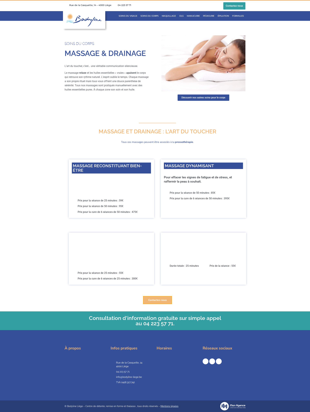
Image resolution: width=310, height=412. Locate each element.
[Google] (219, 361)
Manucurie (193, 16)
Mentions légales (169, 406)
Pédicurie (208, 16)
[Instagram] (212, 361)
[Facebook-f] (205, 361)
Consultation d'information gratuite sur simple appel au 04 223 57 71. (155, 321)
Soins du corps (149, 16)
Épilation (223, 16)
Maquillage (169, 16)
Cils (181, 16)
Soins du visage (128, 16)
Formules (238, 16)
